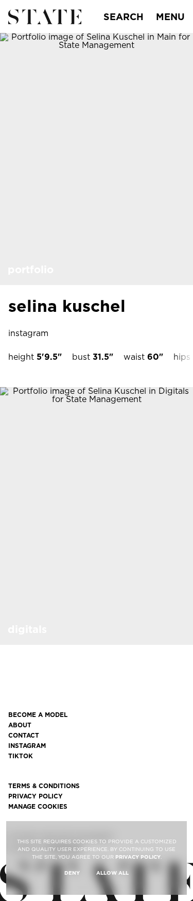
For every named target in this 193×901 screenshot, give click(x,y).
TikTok (20, 756)
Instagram (27, 746)
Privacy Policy (35, 796)
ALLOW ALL (112, 872)
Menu (170, 16)
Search (123, 16)
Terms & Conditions (44, 786)
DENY (72, 872)
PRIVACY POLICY (138, 857)
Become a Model (37, 715)
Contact (23, 735)
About (19, 725)
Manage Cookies (37, 807)
